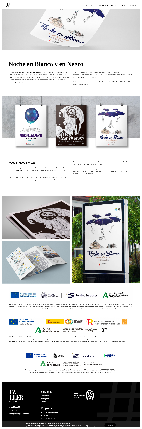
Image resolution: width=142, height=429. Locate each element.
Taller (93, 5)
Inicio (84, 5)
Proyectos (103, 5)
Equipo (114, 5)
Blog (123, 5)
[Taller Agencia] (8, 5)
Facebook (45, 396)
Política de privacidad (50, 412)
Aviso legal (45, 415)
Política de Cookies (93, 427)
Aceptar (110, 425)
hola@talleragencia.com (19, 414)
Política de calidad (48, 418)
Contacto (132, 5)
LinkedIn (44, 402)
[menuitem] (85, 5)
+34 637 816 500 (15, 411)
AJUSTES (85, 425)
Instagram (45, 399)
